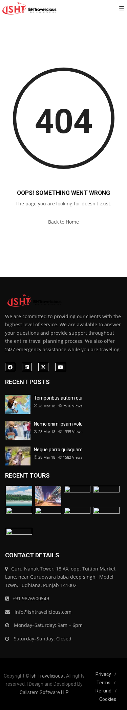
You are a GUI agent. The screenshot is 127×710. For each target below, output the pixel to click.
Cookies (107, 699)
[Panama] (106, 517)
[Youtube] (60, 367)
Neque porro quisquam (58, 449)
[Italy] (19, 517)
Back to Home (63, 222)
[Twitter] (43, 367)
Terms (103, 682)
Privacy (103, 674)
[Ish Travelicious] (28, 8)
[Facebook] (10, 367)
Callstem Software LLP (44, 692)
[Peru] (19, 538)
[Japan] (48, 517)
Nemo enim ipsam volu (58, 424)
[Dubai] (48, 496)
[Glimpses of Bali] (77, 517)
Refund (103, 690)
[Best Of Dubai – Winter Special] (106, 496)
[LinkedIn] (26, 367)
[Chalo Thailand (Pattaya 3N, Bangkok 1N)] (19, 496)
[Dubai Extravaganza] (77, 496)
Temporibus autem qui (58, 398)
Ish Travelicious (46, 676)
